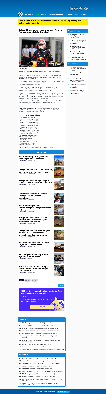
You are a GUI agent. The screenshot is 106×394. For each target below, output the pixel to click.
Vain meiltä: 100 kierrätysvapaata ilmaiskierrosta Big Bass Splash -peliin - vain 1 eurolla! (51, 21)
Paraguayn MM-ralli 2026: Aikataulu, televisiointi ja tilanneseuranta (36, 170)
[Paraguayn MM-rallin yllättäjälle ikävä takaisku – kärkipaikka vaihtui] (59, 184)
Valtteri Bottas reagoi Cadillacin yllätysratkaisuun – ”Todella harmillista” (41, 363)
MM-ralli (44, 14)
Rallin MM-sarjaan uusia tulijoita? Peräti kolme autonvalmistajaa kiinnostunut (34, 268)
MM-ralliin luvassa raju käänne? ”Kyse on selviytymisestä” (34, 243)
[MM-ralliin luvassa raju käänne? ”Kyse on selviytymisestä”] (59, 247)
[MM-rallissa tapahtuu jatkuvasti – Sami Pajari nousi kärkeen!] (59, 160)
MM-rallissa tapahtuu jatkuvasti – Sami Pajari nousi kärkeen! (34, 157)
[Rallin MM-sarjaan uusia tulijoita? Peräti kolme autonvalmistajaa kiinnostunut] (59, 270)
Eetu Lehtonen (22, 35)
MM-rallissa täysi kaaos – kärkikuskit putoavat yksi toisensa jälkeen (35, 207)
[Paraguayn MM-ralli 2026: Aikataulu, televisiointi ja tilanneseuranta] (59, 172)
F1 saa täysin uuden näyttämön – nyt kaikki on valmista (34, 255)
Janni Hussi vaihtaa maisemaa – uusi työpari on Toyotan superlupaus (34, 195)
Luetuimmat (24, 354)
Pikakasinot (84, 14)
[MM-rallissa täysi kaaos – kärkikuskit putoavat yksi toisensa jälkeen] (59, 209)
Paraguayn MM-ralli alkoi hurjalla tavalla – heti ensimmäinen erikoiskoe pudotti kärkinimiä (34, 232)
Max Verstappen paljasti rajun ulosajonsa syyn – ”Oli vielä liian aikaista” (41, 376)
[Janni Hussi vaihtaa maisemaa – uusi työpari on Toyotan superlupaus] (59, 198)
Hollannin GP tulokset (56, 14)
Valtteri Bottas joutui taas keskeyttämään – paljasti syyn (37, 368)
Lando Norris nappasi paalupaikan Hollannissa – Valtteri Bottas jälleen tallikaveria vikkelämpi (41, 384)
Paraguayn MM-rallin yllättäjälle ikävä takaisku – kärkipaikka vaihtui (36, 181)
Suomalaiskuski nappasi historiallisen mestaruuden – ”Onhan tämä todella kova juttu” (42, 379)
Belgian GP (27, 280)
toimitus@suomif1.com (63, 391)
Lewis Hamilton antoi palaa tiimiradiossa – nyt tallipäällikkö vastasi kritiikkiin (42, 371)
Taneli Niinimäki (23, 160)
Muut (76, 14)
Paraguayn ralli (32, 14)
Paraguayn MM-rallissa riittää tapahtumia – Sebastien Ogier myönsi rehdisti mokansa (33, 219)
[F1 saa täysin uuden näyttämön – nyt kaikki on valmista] (59, 258)
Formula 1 (69, 14)
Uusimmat (23, 319)
